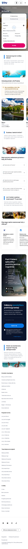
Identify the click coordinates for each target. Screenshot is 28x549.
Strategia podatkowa (7, 505)
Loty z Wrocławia (6, 441)
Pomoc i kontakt (5, 511)
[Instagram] (11, 523)
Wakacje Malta (5, 453)
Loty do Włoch (5, 416)
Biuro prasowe (5, 492)
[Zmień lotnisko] (14, 27)
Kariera (3, 495)
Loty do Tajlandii (6, 429)
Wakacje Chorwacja (6, 465)
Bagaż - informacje (6, 404)
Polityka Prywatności (14, 537)
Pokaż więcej (17, 336)
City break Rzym (5, 468)
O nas (3, 489)
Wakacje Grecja (5, 462)
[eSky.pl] (2, 8)
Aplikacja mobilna (6, 386)
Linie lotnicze (7, 7)
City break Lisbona (6, 477)
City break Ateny (6, 481)
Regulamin (4, 537)
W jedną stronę (14, 19)
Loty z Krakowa (5, 435)
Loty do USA (5, 425)
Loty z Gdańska (5, 438)
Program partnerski (6, 498)
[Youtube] (7, 523)
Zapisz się (14, 325)
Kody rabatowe (5, 408)
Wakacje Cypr (5, 456)
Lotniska (4, 401)
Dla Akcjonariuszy (6, 501)
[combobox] (12, 25)
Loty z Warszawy (6, 432)
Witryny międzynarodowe (10, 530)
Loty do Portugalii (6, 419)
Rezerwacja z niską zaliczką (8, 383)
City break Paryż (6, 474)
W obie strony (14, 16)
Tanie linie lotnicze (6, 395)
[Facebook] (3, 523)
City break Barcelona (7, 471)
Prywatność (4, 540)
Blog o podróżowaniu (7, 376)
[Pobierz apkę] (16, 3)
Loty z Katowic (5, 444)
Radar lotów (4, 392)
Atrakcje (4, 389)
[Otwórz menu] (25, 3)
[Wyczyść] (23, 25)
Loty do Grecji (5, 422)
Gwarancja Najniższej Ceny (8, 380)
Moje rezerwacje (6, 508)
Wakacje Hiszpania (6, 459)
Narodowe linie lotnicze (7, 398)
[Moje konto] (21, 3)
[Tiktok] (16, 523)
